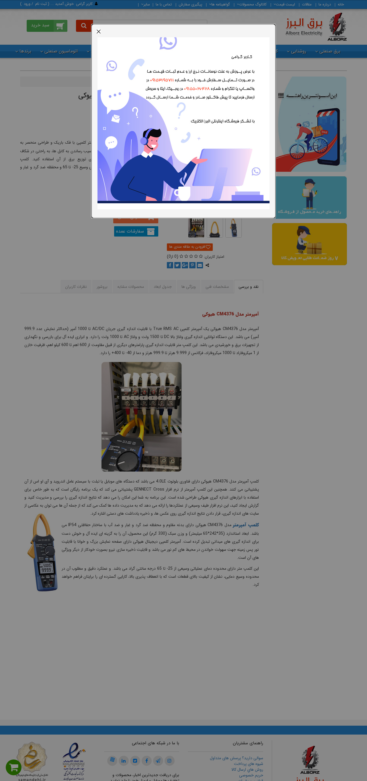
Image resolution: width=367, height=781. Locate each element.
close (98, 31)
